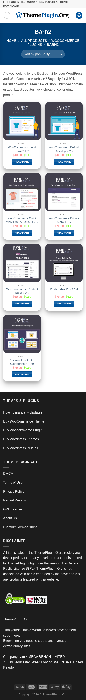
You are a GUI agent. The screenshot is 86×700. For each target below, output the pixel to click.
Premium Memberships (20, 527)
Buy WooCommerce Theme (23, 421)
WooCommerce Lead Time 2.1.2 (22, 149)
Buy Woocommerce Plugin (23, 430)
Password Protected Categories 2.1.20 (22, 361)
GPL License (12, 509)
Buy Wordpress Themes (21, 439)
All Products (34, 40)
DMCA (8, 473)
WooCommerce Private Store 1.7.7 (64, 220)
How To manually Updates (22, 412)
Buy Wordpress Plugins (20, 448)
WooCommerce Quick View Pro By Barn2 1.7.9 (22, 220)
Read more (22, 162)
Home (11, 40)
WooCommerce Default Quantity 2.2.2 (64, 149)
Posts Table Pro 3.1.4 (64, 289)
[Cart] (79, 15)
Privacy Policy (13, 491)
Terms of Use (13, 482)
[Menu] (7, 15)
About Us (10, 518)
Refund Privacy (14, 500)
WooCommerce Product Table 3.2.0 (22, 291)
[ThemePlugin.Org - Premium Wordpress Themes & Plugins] (43, 15)
